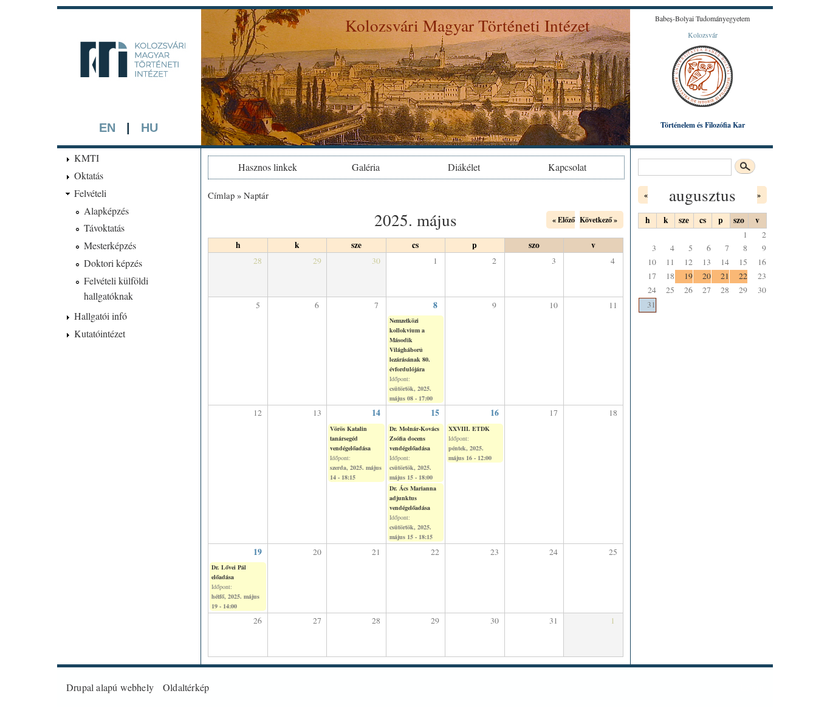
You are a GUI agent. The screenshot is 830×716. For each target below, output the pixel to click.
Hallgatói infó (100, 315)
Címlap (221, 195)
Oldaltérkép (186, 687)
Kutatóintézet (99, 333)
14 (376, 413)
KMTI (86, 157)
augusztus (702, 195)
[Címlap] (128, 98)
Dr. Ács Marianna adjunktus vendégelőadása (412, 498)
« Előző (563, 220)
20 (706, 275)
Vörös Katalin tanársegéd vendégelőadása (350, 438)
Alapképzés (106, 210)
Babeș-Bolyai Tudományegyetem (702, 18)
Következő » (598, 220)
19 (257, 552)
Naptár (256, 195)
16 (494, 413)
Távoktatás (104, 227)
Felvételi (90, 193)
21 (725, 275)
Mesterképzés (110, 245)
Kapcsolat (567, 166)
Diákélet (464, 166)
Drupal (80, 687)
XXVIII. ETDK (469, 428)
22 (743, 275)
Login (752, 687)
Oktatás (88, 175)
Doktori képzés (113, 262)
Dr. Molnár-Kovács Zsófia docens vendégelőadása (414, 438)
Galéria (366, 166)
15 (435, 413)
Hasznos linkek (267, 166)
